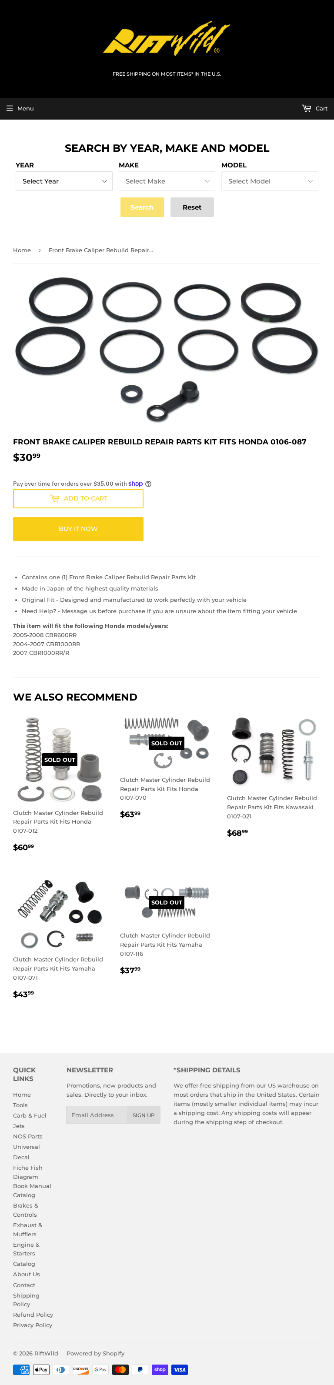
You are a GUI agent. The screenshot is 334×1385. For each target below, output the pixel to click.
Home (22, 250)
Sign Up (144, 1115)
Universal (26, 1146)
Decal (21, 1157)
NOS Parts (28, 1136)
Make (129, 165)
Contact (24, 1285)
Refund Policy (33, 1314)
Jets (19, 1125)
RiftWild (46, 1353)
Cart (320, 108)
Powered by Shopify (95, 1353)
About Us (26, 1274)
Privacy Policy (32, 1325)
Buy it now (78, 529)
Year (25, 165)
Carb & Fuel (30, 1115)
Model (234, 165)
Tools (20, 1104)
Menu (25, 108)
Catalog (24, 1263)
